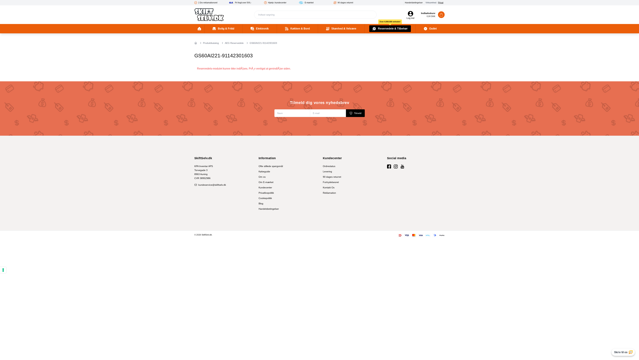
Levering (327, 171)
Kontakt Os (328, 187)
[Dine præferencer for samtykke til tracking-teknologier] (3, 270)
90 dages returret (332, 177)
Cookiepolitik (265, 198)
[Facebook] (389, 166)
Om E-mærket (266, 182)
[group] (211, 2)
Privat (440, 3)
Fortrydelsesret (331, 182)
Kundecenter (265, 187)
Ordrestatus (329, 166)
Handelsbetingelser (414, 3)
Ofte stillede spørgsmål (271, 166)
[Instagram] (396, 166)
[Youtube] (402, 166)
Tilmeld (357, 113)
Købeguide (264, 171)
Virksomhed (431, 3)
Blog (261, 203)
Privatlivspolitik (266, 193)
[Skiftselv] (209, 14)
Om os (262, 177)
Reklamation (329, 193)
